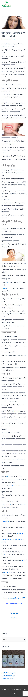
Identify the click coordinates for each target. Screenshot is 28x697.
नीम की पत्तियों (6, 459)
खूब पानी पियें (6, 521)
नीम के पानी (9, 504)
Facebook (14, 693)
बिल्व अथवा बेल (6, 572)
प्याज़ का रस (16, 411)
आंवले (7, 476)
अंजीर (6, 282)
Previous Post (14, 613)
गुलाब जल (18, 485)
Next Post (14, 618)
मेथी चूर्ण (24, 560)
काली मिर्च (13, 485)
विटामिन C (4, 554)
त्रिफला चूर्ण (20, 533)
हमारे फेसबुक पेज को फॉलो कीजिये (14, 603)
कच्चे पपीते (5, 288)
